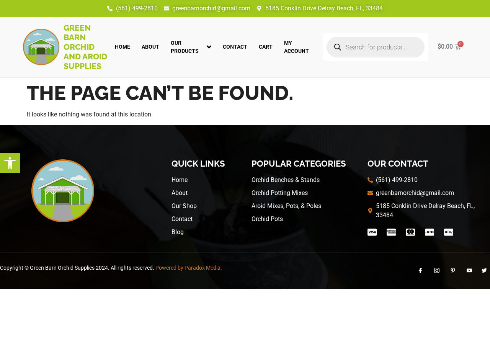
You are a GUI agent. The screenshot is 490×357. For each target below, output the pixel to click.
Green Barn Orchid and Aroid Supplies (85, 47)
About (150, 47)
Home (122, 47)
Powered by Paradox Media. (188, 268)
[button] (10, 163)
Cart (266, 47)
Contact (235, 47)
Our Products (185, 47)
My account (296, 47)
